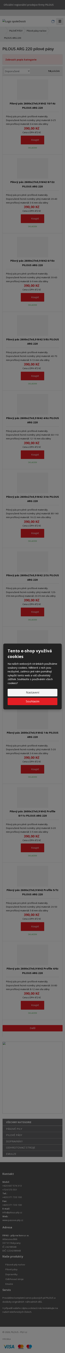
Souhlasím (32, 701)
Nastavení (32, 692)
